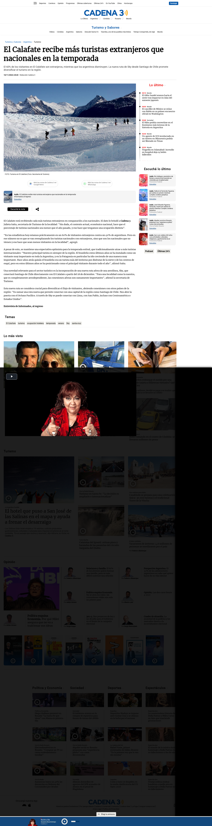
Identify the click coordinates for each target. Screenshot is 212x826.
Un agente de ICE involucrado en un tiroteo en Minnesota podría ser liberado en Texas (158, 138)
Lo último (156, 85)
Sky (68, 323)
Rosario (118, 19)
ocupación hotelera (35, 323)
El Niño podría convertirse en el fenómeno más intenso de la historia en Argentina (157, 125)
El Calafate (11, 323)
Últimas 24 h (98, 3)
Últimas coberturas (84, 3)
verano (61, 323)
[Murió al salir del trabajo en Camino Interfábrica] (101, 356)
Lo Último (84, 19)
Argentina (94, 19)
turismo (21, 323)
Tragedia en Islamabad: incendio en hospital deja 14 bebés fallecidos (158, 152)
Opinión (61, 3)
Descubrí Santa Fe (91, 32)
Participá (173, 3)
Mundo (129, 19)
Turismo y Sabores (106, 27)
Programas (70, 3)
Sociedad (150, 120)
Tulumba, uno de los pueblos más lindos (116, 32)
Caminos (51, 3)
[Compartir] (37, 209)
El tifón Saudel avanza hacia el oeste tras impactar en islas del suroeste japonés (157, 97)
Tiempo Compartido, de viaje (144, 32)
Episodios (17, 199)
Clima (119, 3)
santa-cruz (76, 323)
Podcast (149, 251)
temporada (51, 323)
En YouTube (110, 3)
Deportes (42, 3)
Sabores (79, 32)
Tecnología (150, 161)
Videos (51, 32)
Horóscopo (128, 3)
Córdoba (106, 19)
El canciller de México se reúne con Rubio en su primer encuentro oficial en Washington (158, 111)
